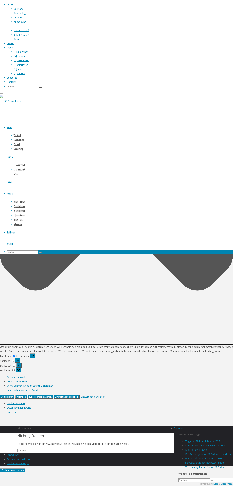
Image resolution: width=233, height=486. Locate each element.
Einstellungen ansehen (40, 397)
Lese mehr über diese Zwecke (23, 390)
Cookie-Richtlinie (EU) (18, 463)
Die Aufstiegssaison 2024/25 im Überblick (208, 454)
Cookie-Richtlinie (16, 403)
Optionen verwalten (17, 377)
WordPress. (227, 483)
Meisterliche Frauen (196, 449)
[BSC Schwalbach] (10, 101)
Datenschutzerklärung (19, 407)
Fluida (215, 483)
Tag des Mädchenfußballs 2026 (202, 441)
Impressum (13, 412)
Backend (178, 428)
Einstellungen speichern (66, 397)
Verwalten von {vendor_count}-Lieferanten (30, 385)
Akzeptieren (7, 397)
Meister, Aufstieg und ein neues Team (206, 445)
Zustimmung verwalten (12, 470)
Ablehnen (21, 397)
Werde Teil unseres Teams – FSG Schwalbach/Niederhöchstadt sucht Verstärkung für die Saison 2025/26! (204, 463)
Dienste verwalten (17, 381)
